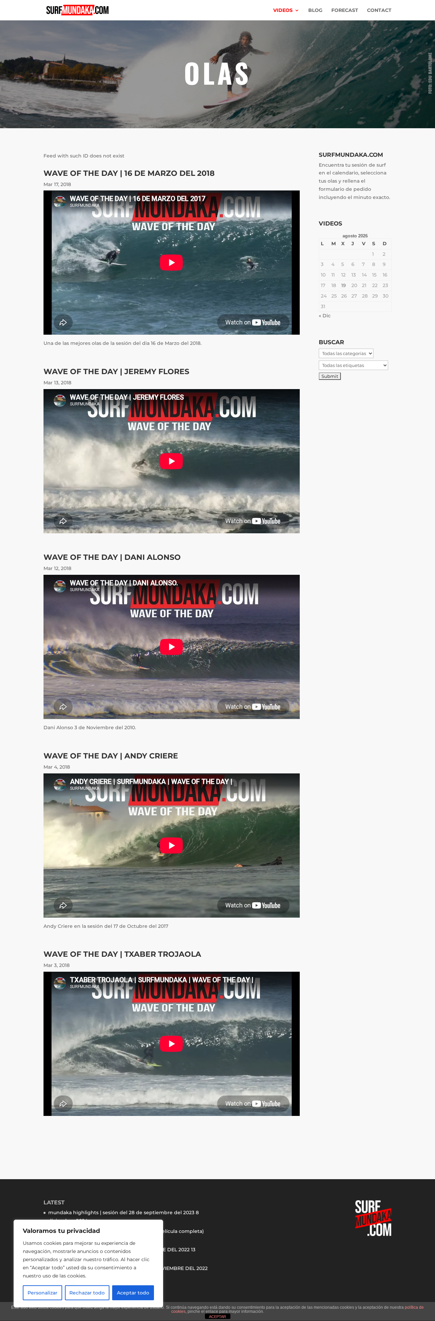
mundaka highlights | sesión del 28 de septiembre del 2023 (121, 1212)
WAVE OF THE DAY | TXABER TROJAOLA (122, 954)
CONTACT (379, 10)
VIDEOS (283, 10)
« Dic (325, 316)
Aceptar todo (133, 1293)
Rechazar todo (87, 1293)
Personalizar (42, 1293)
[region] (88, 1263)
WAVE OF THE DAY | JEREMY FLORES (116, 371)
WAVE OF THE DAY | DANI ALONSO (112, 557)
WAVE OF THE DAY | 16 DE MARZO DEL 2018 (129, 173)
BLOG (315, 10)
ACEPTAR (217, 1317)
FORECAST (344, 10)
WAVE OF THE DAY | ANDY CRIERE (111, 755)
